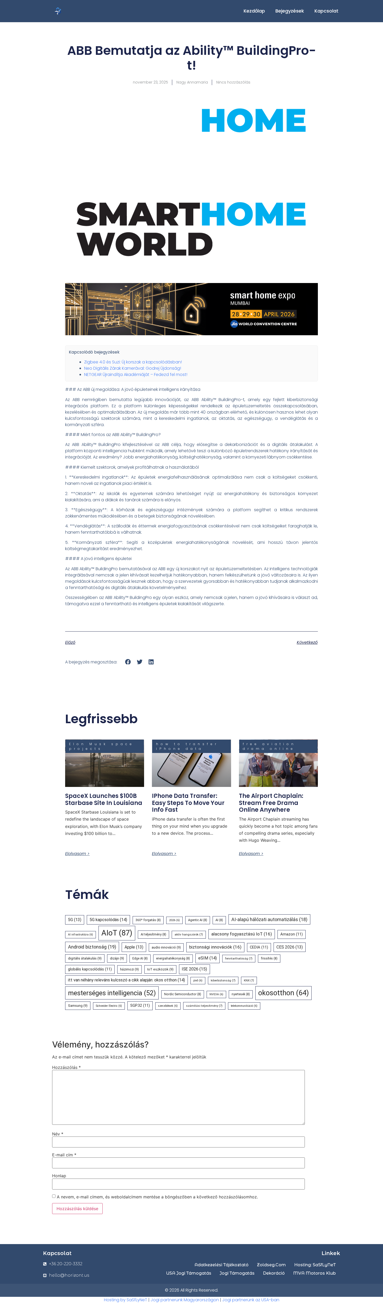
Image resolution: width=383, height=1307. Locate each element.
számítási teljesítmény (204, 1006)
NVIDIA (216, 994)
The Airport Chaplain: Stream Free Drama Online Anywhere (271, 803)
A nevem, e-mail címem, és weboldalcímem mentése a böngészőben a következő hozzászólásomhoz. (157, 1197)
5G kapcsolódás (108, 919)
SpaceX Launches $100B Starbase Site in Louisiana (103, 799)
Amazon (291, 934)
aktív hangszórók (189, 934)
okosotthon (283, 993)
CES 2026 (289, 947)
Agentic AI (197, 920)
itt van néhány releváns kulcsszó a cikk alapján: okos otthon (126, 980)
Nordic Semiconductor (182, 994)
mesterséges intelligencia (112, 993)
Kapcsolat (326, 11)
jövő (197, 980)
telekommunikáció (244, 1006)
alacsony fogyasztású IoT (241, 934)
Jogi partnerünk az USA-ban (250, 1300)
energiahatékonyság (173, 958)
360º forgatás (148, 920)
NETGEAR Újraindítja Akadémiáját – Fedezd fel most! (135, 375)
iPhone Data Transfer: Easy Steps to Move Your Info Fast (188, 803)
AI (219, 920)
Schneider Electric (109, 1006)
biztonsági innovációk (215, 947)
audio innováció (166, 947)
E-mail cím (64, 1155)
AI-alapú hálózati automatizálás (269, 919)
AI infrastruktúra (80, 934)
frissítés (269, 958)
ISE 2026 (194, 969)
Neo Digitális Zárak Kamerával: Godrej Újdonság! (132, 368)
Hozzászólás (66, 1067)
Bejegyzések (289, 11)
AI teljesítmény (153, 934)
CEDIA (259, 947)
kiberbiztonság (223, 980)
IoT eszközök (160, 969)
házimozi (129, 969)
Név (57, 1134)
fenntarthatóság (238, 958)
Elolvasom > (77, 854)
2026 (174, 920)
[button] (128, 662)
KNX (249, 980)
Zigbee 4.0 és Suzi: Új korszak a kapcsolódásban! (133, 362)
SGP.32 (140, 1005)
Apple (134, 947)
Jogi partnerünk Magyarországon (185, 1300)
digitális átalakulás (85, 958)
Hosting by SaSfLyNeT (125, 1300)
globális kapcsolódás (90, 969)
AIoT (116, 932)
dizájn (117, 958)
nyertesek (241, 994)
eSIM (207, 958)
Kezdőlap (254, 11)
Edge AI (140, 958)
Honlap (59, 1176)
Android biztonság (92, 947)
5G (74, 919)
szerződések (168, 1006)
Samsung (78, 1006)
